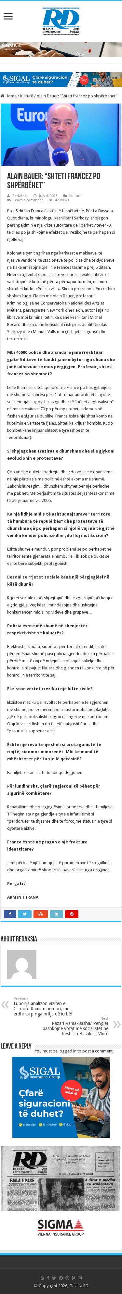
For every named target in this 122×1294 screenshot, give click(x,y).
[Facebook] (48, 1278)
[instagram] (79, 1278)
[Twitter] (54, 1278)
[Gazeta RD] (61, 20)
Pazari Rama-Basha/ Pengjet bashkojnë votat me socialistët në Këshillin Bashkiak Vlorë (75, 1026)
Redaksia (20, 196)
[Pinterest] (60, 1278)
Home (11, 95)
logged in (67, 1051)
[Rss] (42, 1278)
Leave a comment (28, 200)
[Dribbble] (67, 1278)
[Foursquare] (73, 1278)
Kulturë (26, 95)
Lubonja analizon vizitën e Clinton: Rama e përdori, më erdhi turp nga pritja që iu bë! (43, 1006)
